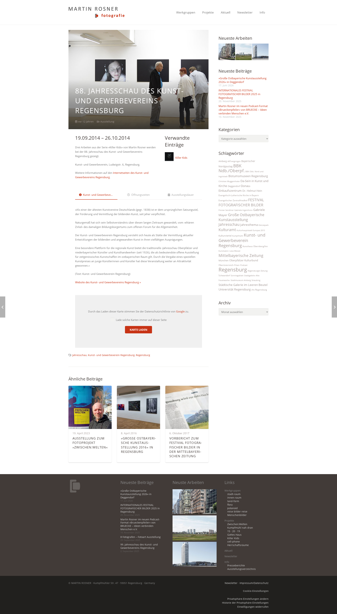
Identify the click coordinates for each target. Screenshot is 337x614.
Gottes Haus (234, 534)
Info (226, 562)
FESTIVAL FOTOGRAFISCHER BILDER (241, 202)
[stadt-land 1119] (243, 52)
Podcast (243, 265)
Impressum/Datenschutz (254, 583)
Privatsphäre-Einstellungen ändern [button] (248, 598)
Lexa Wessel (234, 251)
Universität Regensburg (235, 289)
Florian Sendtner (226, 210)
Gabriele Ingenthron (243, 210)
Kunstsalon (224, 251)
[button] (198, 12)
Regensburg (143, 355)
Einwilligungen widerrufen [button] (253, 606)
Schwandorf (224, 275)
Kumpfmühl (237, 236)
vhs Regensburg (259, 289)
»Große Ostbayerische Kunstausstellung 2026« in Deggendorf (242, 80)
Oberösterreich (226, 265)
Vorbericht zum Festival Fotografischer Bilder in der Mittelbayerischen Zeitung (185, 447)
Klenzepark (264, 225)
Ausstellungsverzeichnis (241, 569)
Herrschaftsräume (238, 545)
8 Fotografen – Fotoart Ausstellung (140, 537)
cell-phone (233, 541)
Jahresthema (249, 225)
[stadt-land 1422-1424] (260, 52)
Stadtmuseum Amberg (241, 280)
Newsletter (230, 556)
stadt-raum (233, 494)
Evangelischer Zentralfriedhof (233, 200)
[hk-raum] (227, 52)
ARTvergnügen (234, 161)
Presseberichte (236, 565)
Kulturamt (227, 229)
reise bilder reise (237, 511)
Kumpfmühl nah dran (240, 527)
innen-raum (234, 497)
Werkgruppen (232, 490)
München (224, 260)
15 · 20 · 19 (233, 531)
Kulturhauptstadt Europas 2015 (251, 230)
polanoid (232, 508)
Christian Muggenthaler (229, 181)
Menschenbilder (237, 515)
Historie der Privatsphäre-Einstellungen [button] (245, 602)
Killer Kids (181, 157)
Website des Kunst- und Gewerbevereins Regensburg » (108, 282)
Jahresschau (79, 355)
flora (230, 504)
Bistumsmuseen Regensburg (248, 176)
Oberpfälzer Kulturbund (243, 260)
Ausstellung (107, 121)
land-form (233, 501)
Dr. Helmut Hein (252, 191)
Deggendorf (234, 186)
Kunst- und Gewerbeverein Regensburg (111, 355)
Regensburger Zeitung (257, 271)
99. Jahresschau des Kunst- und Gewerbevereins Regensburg (139, 546)
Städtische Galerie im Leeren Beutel (243, 285)
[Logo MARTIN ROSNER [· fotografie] (96, 12)
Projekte (229, 520)
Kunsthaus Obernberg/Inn (255, 246)
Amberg (223, 161)
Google (180, 311)
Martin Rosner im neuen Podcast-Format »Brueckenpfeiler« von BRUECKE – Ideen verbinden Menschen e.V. (243, 109)
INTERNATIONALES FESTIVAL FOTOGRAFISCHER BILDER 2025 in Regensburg (239, 94)
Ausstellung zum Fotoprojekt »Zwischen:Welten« (90, 442)
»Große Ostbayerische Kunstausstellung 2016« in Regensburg (138, 445)
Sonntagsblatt (237, 275)
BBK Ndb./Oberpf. (232, 168)
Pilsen (237, 265)
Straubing (256, 280)
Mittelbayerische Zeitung (241, 255)
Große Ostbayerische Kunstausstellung (241, 217)
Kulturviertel (225, 235)
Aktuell (228, 550)
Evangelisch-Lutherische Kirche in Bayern (239, 195)
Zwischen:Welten (237, 524)
